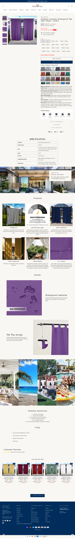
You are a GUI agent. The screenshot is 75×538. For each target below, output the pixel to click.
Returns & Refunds (35, 517)
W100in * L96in (45, 51)
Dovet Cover (48, 516)
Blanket (46, 514)
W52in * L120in (45, 44)
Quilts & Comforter (49, 510)
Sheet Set (47, 512)
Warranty (19, 510)
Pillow (46, 517)
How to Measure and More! (47, 55)
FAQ (32, 510)
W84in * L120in (55, 48)
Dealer (18, 517)
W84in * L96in (64, 44)
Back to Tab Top (38, 495)
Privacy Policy (34, 516)
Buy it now (56, 62)
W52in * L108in (64, 41)
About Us (18, 508)
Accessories (47, 521)
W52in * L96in (54, 41)
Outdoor (47, 508)
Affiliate (18, 512)
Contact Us (33, 508)
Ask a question (57, 127)
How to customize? (56, 121)
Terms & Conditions (35, 521)
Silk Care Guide (20, 516)
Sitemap (18, 521)
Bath (46, 519)
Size (42, 38)
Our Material (19, 514)
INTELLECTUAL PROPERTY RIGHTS (24, 523)
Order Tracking (34, 512)
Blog (18, 519)
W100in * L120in (66, 51)
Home (42, 17)
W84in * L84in (55, 44)
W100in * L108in (56, 51)
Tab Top (45, 17)
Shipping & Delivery (35, 519)
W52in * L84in (45, 41)
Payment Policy (34, 514)
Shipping (42, 25)
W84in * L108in (45, 48)
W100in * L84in (65, 48)
